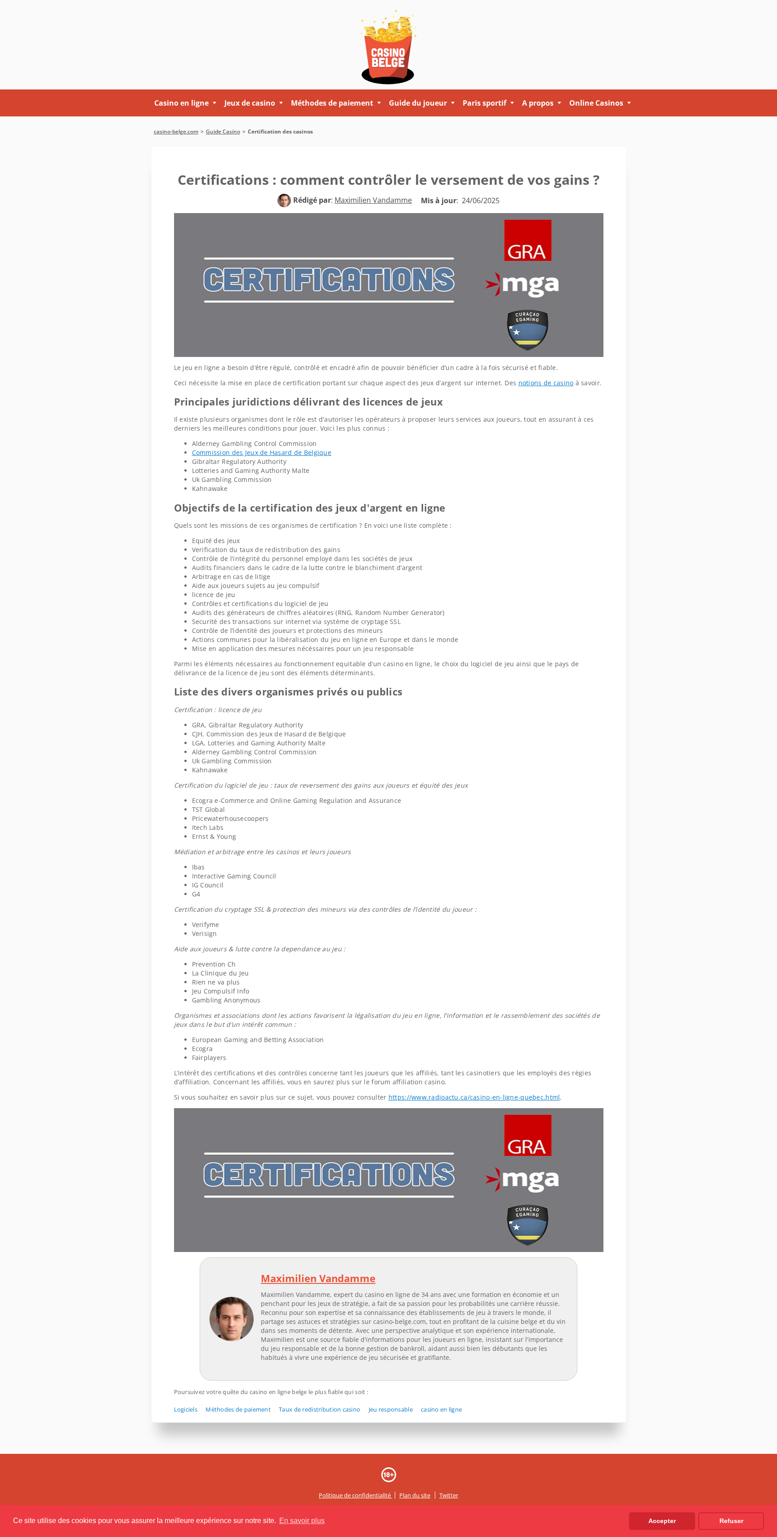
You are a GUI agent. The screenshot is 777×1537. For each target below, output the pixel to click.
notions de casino (546, 383)
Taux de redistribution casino (319, 1409)
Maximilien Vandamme (318, 1278)
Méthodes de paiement (238, 1409)
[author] (284, 200)
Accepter (662, 1520)
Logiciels (186, 1409)
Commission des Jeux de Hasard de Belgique (261, 452)
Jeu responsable (391, 1409)
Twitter (448, 1495)
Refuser (731, 1520)
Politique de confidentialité (355, 1495)
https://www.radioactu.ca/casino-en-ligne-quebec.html (474, 1097)
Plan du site (414, 1495)
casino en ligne (441, 1409)
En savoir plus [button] (302, 1520)
